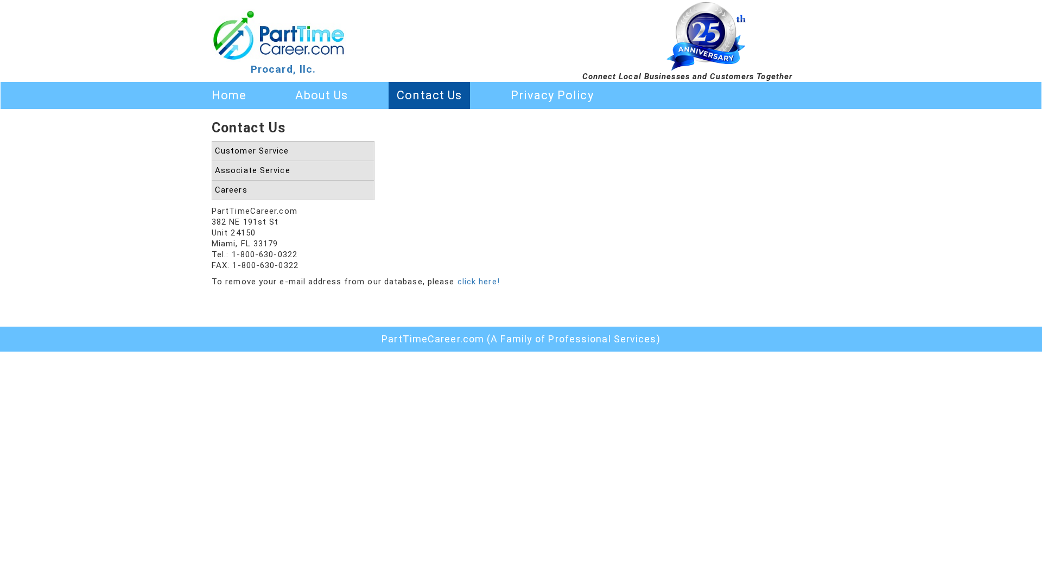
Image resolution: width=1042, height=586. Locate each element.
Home (229, 95)
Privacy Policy (552, 95)
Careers (231, 190)
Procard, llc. (283, 69)
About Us (321, 95)
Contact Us (429, 95)
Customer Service (252, 151)
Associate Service (252, 170)
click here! (479, 281)
